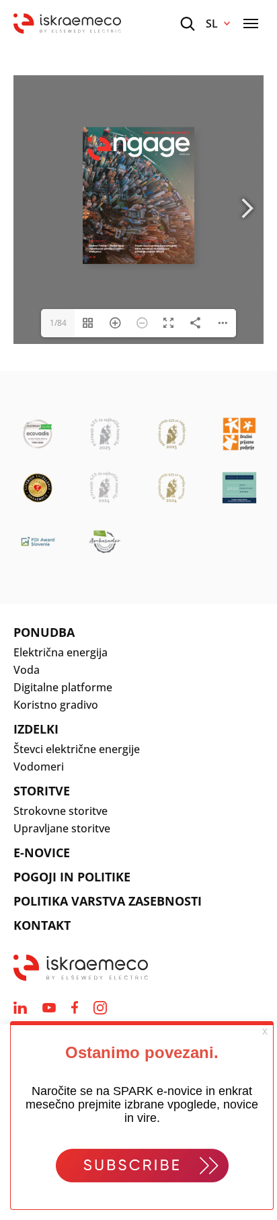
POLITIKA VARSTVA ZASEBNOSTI (107, 901)
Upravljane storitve (61, 828)
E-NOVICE (41, 852)
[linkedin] (20, 1008)
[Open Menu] (250, 23)
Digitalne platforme (62, 687)
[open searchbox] (187, 24)
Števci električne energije (76, 749)
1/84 (58, 323)
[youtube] (49, 1007)
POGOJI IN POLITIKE (71, 877)
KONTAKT (42, 925)
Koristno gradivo (55, 704)
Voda (26, 669)
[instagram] (100, 1007)
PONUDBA (44, 632)
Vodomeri (38, 766)
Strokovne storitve (60, 810)
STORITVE (41, 791)
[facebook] (74, 1007)
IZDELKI (35, 729)
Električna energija (60, 652)
